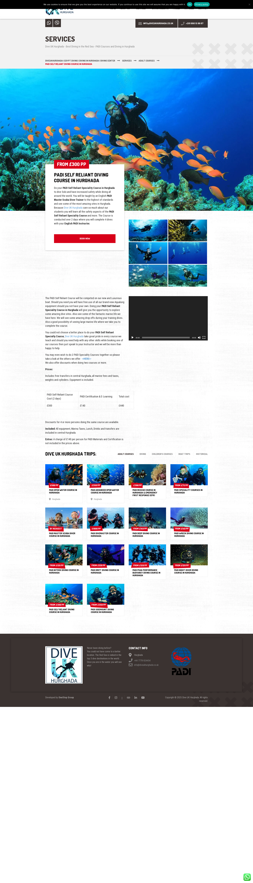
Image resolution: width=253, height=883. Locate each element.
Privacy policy (201, 4)
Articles (189, 8)
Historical (202, 454)
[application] (168, 318)
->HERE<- (87, 358)
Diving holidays (160, 8)
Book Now (85, 238)
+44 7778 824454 (142, 660)
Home (113, 8)
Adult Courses (126, 454)
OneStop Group (66, 697)
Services (141, 8)
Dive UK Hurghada (73, 207)
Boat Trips (184, 454)
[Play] (132, 337)
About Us (125, 8)
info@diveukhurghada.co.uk (146, 665)
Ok (189, 4)
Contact (203, 8)
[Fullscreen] (203, 337)
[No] (249, 4)
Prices (176, 8)
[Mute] (199, 337)
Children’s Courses (162, 454)
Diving (143, 454)
